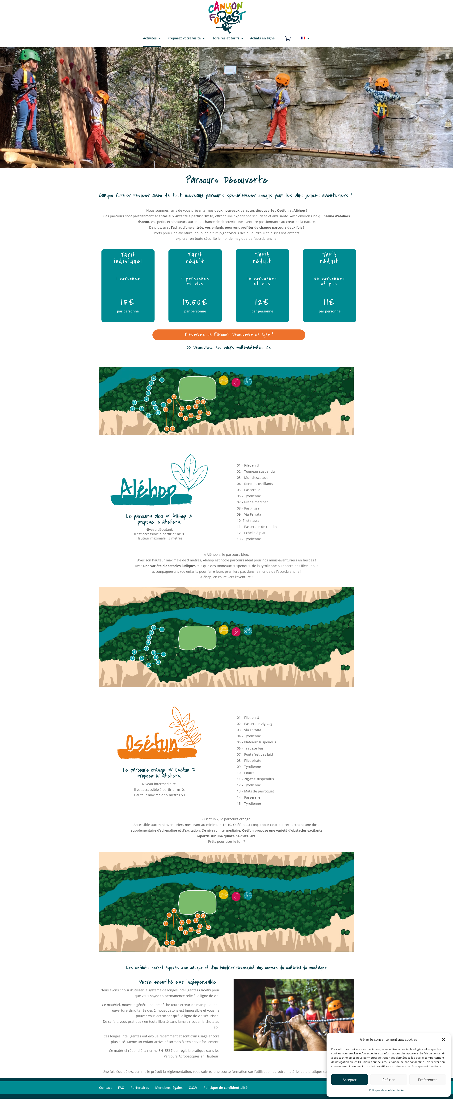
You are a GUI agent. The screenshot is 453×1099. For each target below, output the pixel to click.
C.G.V (193, 1087)
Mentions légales (169, 1087)
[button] (443, 1039)
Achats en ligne (262, 38)
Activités (150, 38)
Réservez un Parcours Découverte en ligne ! (229, 334)
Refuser (388, 1079)
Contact (105, 1087)
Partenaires (139, 1087)
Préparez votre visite (184, 38)
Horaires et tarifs (225, 38)
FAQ (121, 1087)
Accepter (350, 1079)
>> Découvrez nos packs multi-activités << (229, 347)
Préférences (427, 1079)
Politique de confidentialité (386, 1090)
